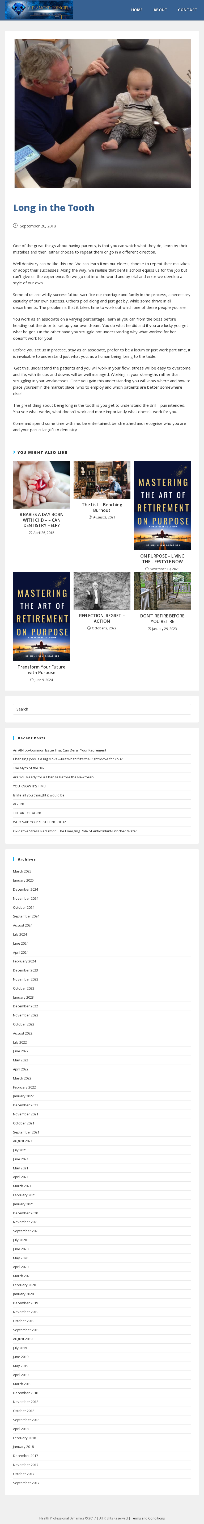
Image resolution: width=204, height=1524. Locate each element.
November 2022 (25, 1015)
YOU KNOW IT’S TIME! (29, 786)
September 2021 (26, 1132)
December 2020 (25, 1213)
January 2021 (23, 1204)
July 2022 (20, 1042)
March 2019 (22, 1383)
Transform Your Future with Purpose (42, 669)
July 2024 (20, 934)
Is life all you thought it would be (39, 795)
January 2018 (23, 1446)
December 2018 (25, 1392)
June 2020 (20, 1249)
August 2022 (22, 1033)
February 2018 (24, 1437)
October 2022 (23, 1024)
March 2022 (22, 1078)
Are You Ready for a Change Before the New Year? (53, 777)
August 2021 (22, 1141)
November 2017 (25, 1464)
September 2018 (26, 1419)
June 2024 (20, 943)
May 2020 (20, 1258)
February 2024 (24, 961)
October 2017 (23, 1473)
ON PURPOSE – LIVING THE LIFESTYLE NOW (162, 558)
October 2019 (23, 1320)
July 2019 (20, 1348)
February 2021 (24, 1195)
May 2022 (20, 1060)
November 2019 (25, 1311)
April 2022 (20, 1069)
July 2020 (20, 1240)
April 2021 (20, 1176)
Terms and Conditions (148, 1518)
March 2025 (22, 871)
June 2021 (20, 1159)
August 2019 (22, 1338)
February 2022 (24, 1087)
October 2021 (23, 1123)
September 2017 (26, 1482)
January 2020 (23, 1294)
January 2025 (23, 880)
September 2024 (26, 916)
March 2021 (22, 1186)
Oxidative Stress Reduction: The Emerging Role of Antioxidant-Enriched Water (75, 831)
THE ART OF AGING (27, 813)
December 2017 (25, 1455)
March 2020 (22, 1275)
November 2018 (25, 1401)
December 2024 (25, 889)
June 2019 (20, 1356)
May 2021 (20, 1168)
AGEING (19, 804)
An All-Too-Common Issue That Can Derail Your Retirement (59, 750)
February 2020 (24, 1284)
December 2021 (25, 1105)
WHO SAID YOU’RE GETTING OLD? (39, 822)
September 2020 (26, 1230)
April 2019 (20, 1374)
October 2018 (23, 1410)
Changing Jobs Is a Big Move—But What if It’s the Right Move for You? (67, 759)
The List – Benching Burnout (102, 507)
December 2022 (25, 1006)
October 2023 (23, 988)
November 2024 (25, 898)
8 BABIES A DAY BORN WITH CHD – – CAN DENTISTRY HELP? (41, 520)
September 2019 (26, 1329)
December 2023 (25, 970)
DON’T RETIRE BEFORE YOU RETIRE (162, 618)
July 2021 (20, 1150)
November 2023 (25, 979)
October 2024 (23, 907)
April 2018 (20, 1428)
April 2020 (20, 1266)
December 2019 (25, 1303)
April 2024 (20, 952)
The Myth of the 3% (28, 768)
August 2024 (22, 925)
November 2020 (25, 1221)
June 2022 (20, 1051)
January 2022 (23, 1096)
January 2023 (23, 997)
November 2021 (25, 1114)
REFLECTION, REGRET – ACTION (102, 618)
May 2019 (20, 1365)
